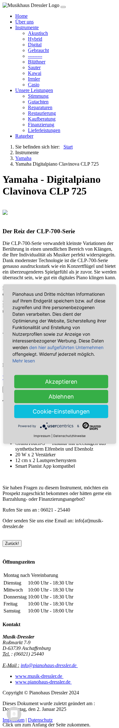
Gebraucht (38, 50)
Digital (35, 44)
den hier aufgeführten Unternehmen (66, 347)
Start (68, 146)
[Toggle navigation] (63, 7)
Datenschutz (40, 720)
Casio (33, 84)
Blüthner (36, 61)
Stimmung (38, 96)
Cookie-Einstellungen (61, 411)
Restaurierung (42, 113)
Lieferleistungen (44, 130)
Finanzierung (41, 124)
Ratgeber (24, 136)
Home (21, 16)
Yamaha (23, 158)
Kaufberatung (42, 119)
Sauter (34, 67)
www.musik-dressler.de (39, 676)
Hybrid (35, 39)
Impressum (42, 436)
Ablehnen (61, 396)
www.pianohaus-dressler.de (43, 682)
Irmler (34, 79)
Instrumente (27, 27)
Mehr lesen (23, 360)
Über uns (24, 21)
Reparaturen (40, 107)
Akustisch (38, 33)
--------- (35, 56)
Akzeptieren (61, 381)
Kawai (34, 73)
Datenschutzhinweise (69, 436)
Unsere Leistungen (34, 90)
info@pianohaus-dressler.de (49, 665)
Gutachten (38, 101)
